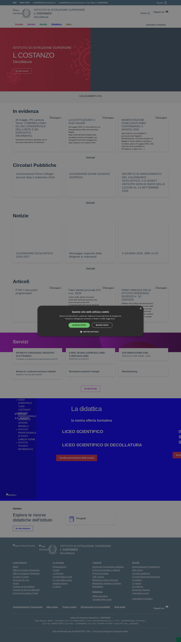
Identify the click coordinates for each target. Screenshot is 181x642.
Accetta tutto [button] (79, 325)
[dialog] (90, 321)
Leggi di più (110, 318)
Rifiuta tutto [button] (102, 325)
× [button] (141, 309)
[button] (90, 331)
